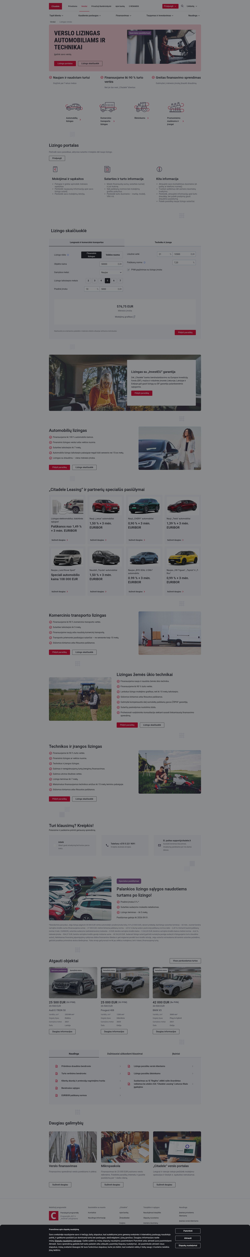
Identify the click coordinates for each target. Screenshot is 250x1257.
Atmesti (188, 1238)
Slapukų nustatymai (188, 1245)
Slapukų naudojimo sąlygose (68, 1241)
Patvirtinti (187, 1231)
